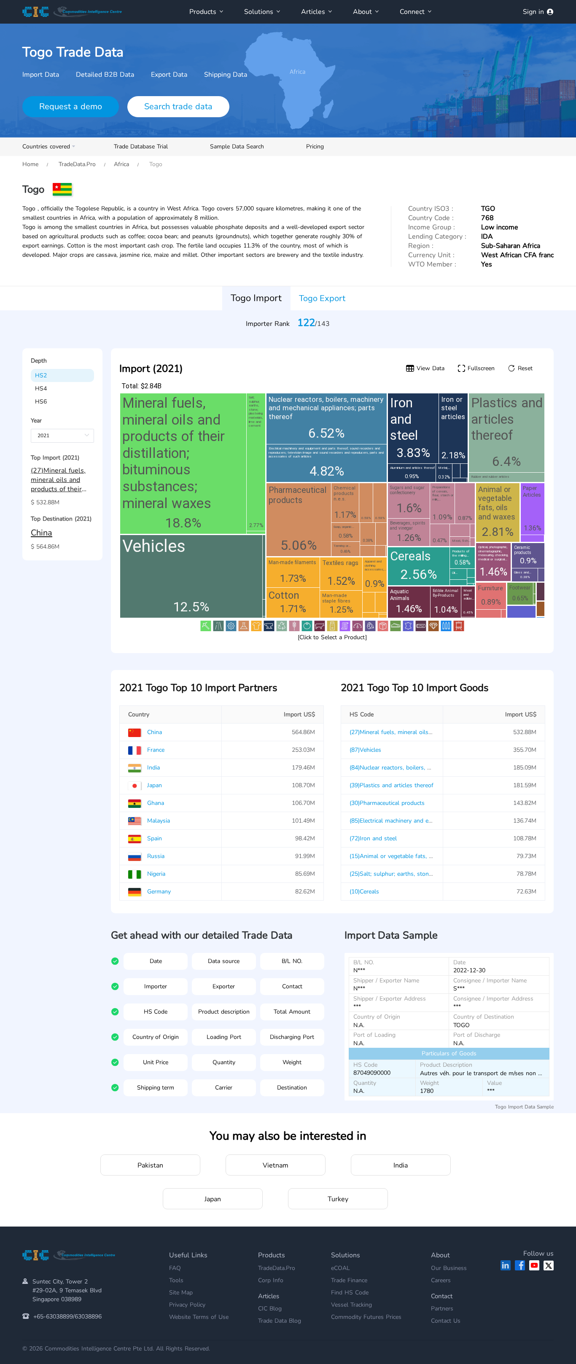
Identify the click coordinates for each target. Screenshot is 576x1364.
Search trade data (178, 106)
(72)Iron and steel (373, 838)
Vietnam (275, 1165)
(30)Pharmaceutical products (387, 803)
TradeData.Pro (77, 164)
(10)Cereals (364, 892)
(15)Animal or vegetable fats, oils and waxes (409, 856)
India (400, 1165)
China (41, 532)
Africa (121, 164)
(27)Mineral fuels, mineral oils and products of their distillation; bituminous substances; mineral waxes (61, 480)
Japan (213, 1199)
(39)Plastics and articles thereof (391, 785)
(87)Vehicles (365, 750)
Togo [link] (154, 164)
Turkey (338, 1199)
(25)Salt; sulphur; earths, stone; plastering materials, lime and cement (442, 874)
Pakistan (150, 1165)
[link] (30, 164)
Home (30, 164)
